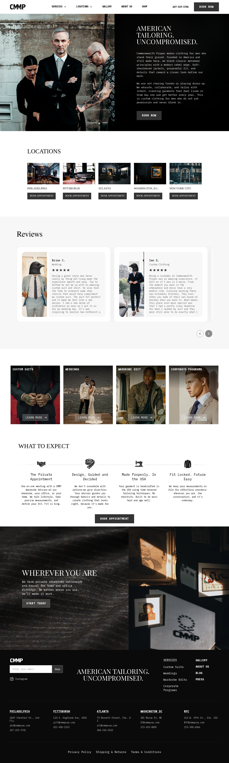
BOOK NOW (206, 6)
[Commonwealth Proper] (17, 6)
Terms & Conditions (146, 752)
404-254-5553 (105, 730)
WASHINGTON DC (151, 711)
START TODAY (36, 603)
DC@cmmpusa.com (149, 722)
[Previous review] (200, 333)
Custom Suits (173, 667)
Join (57, 669)
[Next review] (208, 333)
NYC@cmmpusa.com (194, 722)
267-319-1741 (181, 7)
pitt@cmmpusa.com (64, 722)
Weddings (170, 673)
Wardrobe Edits (175, 679)
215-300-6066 (192, 727)
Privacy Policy (79, 752)
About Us (126, 6)
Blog (199, 673)
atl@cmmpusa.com (107, 725)
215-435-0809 (148, 727)
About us (202, 666)
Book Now (149, 115)
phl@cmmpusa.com (20, 725)
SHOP (144, 6)
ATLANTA (103, 711)
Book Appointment (114, 518)
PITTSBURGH (61, 711)
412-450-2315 (61, 727)
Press (200, 679)
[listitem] (35, 395)
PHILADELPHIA (20, 711)
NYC (186, 711)
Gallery (107, 6)
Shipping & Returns (111, 752)
